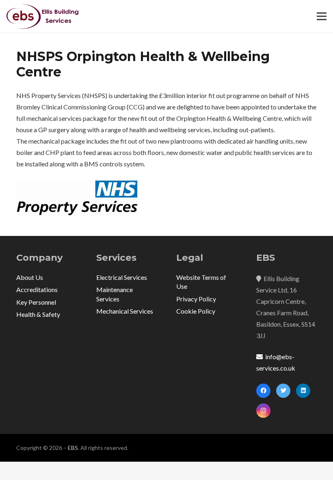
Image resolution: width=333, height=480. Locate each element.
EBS (73, 447)
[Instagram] (263, 411)
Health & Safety (38, 314)
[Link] (42, 16)
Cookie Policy (195, 311)
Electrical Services (121, 277)
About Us (29, 277)
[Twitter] (283, 391)
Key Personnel (36, 302)
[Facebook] (263, 391)
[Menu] (321, 16)
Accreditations (37, 289)
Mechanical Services (124, 311)
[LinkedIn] (303, 391)
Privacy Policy (196, 299)
